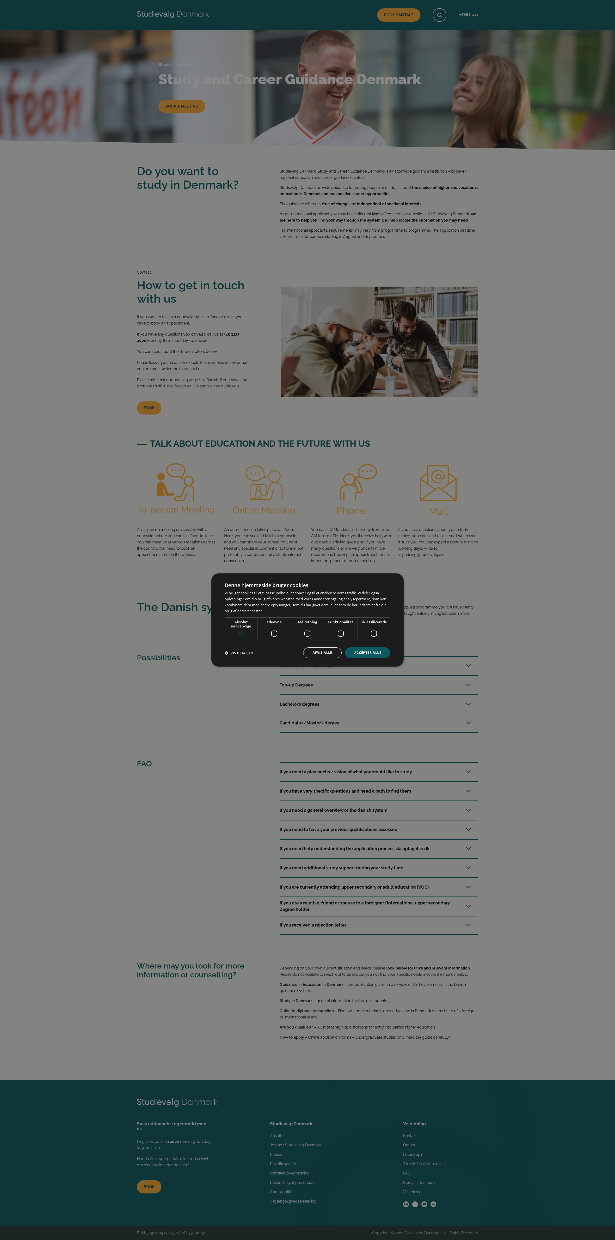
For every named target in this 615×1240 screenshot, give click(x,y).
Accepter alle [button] (367, 652)
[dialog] (307, 620)
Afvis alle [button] (322, 652)
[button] (239, 653)
